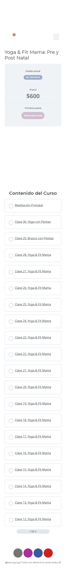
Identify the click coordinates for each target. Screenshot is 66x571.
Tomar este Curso (33, 115)
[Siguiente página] (47, 531)
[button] (56, 36)
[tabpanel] (33, 156)
